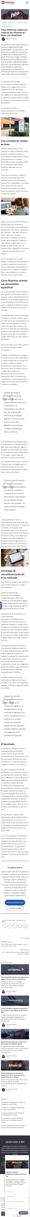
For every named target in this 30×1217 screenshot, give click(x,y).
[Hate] (4, 926)
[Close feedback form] (26, 1157)
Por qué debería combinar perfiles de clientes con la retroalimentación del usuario (12, 1120)
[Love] (25, 926)
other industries (7, 26)
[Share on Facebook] (22, 938)
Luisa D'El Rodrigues (11, 991)
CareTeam (4, 227)
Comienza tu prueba (15, 908)
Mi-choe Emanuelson (11, 38)
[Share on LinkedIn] (27, 938)
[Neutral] (15, 926)
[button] (27, 2)
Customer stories (22, 22)
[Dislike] (9, 926)
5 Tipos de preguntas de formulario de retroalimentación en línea (12, 1114)
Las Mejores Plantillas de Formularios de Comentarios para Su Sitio (13, 1103)
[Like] (20, 926)
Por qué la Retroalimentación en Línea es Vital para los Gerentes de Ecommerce (13, 1126)
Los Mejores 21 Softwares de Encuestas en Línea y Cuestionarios (13, 1109)
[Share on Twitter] (25, 938)
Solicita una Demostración (15, 902)
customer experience (8, 22)
